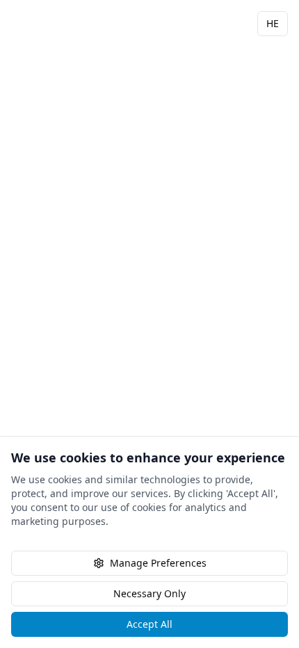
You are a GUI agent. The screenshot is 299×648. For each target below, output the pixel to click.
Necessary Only (149, 593)
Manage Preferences (158, 562)
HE (272, 23)
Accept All (149, 624)
